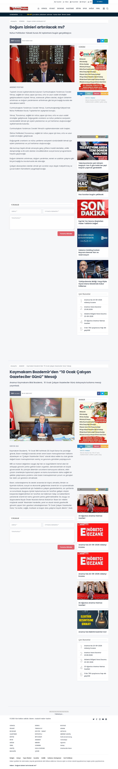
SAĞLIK (91, 8)
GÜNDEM (21, 21)
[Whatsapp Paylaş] (106, 40)
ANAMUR (21, 366)
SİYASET (52, 8)
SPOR (85, 8)
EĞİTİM (78, 8)
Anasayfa (14, 21)
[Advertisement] (42, 187)
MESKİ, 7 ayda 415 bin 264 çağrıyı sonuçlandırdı (47, 14)
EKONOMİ (60, 8)
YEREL (98, 8)
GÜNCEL (44, 8)
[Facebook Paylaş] (98, 40)
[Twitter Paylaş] (102, 40)
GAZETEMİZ (70, 8)
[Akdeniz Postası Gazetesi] (19, 8)
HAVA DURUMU (23, 712)
